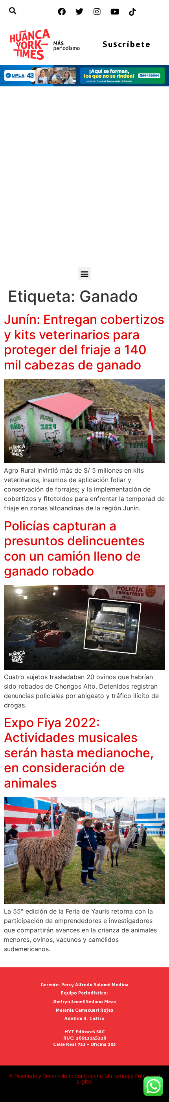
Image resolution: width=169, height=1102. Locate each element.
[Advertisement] (84, 178)
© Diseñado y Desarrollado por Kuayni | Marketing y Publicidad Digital (84, 1079)
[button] (84, 273)
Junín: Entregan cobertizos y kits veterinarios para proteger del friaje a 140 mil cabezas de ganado (84, 342)
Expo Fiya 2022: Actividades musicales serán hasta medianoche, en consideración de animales (79, 753)
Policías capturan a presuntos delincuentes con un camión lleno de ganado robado (74, 548)
